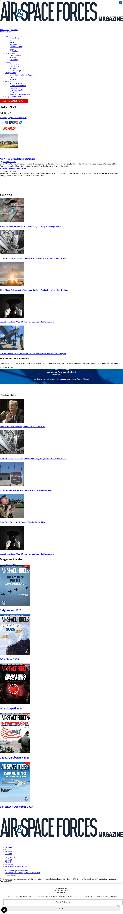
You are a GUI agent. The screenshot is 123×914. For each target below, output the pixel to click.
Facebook (8, 847)
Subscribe (3, 118)
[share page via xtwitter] (10, 123)
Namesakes (14, 79)
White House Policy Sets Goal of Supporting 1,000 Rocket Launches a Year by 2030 (34, 290)
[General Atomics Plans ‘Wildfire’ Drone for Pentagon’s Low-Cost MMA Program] (12, 349)
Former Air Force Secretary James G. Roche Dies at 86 (22, 427)
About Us (8, 81)
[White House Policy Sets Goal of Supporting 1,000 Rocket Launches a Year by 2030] (12, 285)
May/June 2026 (9, 659)
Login (9, 30)
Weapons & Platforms (13, 96)
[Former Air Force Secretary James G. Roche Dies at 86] (12, 422)
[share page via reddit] (16, 123)
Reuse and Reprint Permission (21, 94)
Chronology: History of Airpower (22, 75)
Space (12, 42)
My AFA (3, 32)
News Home (14, 38)
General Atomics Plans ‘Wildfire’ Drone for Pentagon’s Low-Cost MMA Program (33, 354)
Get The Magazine (17, 71)
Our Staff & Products (18, 86)
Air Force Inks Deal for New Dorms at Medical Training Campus (26, 490)
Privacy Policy (10, 875)
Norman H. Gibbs (9, 171)
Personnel (13, 45)
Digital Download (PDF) (17, 118)
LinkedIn (8, 854)
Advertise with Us (16, 90)
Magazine (8, 62)
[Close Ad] (119, 905)
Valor (12, 77)
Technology (14, 51)
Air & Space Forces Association (17, 866)
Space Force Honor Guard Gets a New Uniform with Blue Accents (27, 322)
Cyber (12, 49)
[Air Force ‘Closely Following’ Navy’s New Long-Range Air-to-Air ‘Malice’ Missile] (12, 254)
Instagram (8, 852)
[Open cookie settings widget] (4, 910)
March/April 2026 (11, 708)
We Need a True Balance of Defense (17, 159)
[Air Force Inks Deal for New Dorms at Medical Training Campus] (12, 486)
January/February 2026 (14, 757)
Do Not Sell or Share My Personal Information (22, 873)
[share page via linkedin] (13, 123)
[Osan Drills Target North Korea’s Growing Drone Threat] (12, 517)
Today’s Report (15, 55)
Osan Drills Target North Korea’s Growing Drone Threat (23, 522)
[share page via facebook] (6, 123)
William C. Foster (9, 162)
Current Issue (15, 64)
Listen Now (61, 383)
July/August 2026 (10, 610)
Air (11, 40)
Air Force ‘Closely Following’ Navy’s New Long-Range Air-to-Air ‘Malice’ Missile (33, 258)
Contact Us (14, 92)
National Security (16, 47)
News (7, 36)
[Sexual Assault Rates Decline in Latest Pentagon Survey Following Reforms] (12, 222)
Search (15, 30)
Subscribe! (14, 60)
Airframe (13, 58)
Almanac (13, 68)
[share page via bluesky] (20, 123)
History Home (10, 73)
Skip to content (5, 1)
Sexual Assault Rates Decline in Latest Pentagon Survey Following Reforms (30, 226)
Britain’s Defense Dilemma (13, 168)
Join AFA (3, 30)
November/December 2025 (16, 806)
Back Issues (14, 66)
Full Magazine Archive (8, 564)
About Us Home (16, 83)
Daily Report (10, 53)
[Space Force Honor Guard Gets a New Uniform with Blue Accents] (12, 317)
